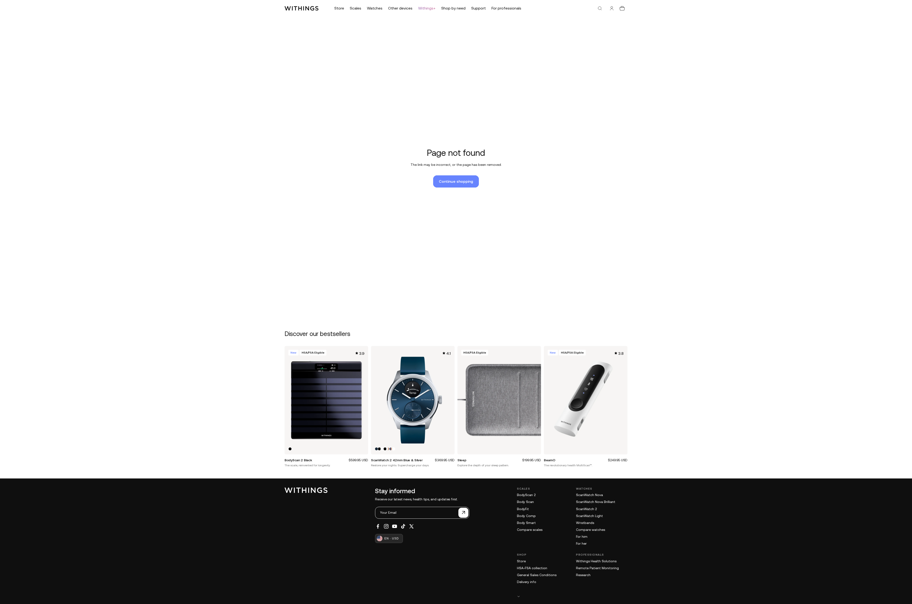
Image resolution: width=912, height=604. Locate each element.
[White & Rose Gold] (388, 449)
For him (581, 536)
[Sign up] (463, 513)
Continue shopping (456, 181)
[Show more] (572, 596)
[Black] (290, 449)
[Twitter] (411, 526)
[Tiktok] (403, 526)
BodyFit (523, 509)
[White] (382, 449)
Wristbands (585, 523)
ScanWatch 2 (586, 509)
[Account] (611, 8)
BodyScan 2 (526, 495)
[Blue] (376, 449)
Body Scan (525, 502)
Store (521, 561)
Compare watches (590, 530)
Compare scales (529, 530)
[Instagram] (386, 526)
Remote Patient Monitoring (597, 568)
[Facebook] (378, 526)
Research (583, 575)
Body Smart (526, 523)
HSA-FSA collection (532, 568)
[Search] (600, 8)
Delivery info (526, 582)
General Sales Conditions (536, 575)
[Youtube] (394, 526)
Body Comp (526, 516)
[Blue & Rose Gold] (390, 449)
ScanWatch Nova (589, 495)
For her (581, 543)
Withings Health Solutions (596, 561)
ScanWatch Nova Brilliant (595, 502)
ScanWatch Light (589, 516)
